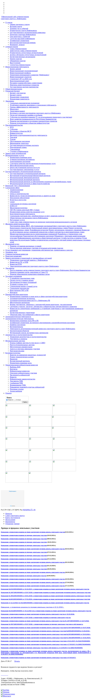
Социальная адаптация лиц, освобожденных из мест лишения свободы (37, 216)
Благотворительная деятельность (22, 214)
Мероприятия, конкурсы (19, 143)
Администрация (11, 47)
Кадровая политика (12, 353)
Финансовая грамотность (19, 99)
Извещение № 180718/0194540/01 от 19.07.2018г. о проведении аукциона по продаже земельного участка (36, 617)
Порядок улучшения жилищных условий (25, 246)
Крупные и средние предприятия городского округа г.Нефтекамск (35, 113)
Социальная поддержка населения (23, 204)
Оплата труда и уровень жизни (22, 280)
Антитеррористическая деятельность (19, 319)
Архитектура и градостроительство (19, 335)
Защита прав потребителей (15, 153)
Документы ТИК (16, 381)
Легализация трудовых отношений (23, 282)
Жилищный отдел (12, 244)
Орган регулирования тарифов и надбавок (26, 115)
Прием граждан (16, 59)
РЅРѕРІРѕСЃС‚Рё (29, 510)
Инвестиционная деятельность (17, 67)
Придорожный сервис (18, 147)
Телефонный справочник (19, 41)
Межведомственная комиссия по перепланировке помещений (33, 234)
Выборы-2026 (15, 367)
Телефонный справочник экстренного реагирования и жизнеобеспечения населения (42, 323)
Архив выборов (16, 391)
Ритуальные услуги (17, 220)
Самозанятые (15, 149)
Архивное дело (11, 252)
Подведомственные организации (22, 57)
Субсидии (14, 129)
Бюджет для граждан (18, 93)
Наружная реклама (17, 351)
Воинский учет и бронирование (17, 186)
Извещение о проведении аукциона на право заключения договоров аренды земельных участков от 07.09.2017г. (38, 657)
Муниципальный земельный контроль (24, 178)
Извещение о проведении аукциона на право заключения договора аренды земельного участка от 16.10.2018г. (38, 614)
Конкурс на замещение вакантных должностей (28, 355)
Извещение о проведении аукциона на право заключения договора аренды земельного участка (33, 532)
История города (16, 26)
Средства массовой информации (22, 39)
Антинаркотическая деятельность (18, 317)
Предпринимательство (14, 125)
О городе (8, 22)
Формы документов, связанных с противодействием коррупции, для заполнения (41, 304)
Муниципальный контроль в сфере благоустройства (30, 184)
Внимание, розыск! (17, 45)
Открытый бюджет (12, 91)
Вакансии (13, 359)
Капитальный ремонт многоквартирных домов (50, 228)
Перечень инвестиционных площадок (24, 85)
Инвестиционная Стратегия (20, 77)
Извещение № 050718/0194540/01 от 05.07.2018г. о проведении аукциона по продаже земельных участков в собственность (42, 624)
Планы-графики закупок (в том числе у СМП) (27, 343)
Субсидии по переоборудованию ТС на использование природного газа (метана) (41, 117)
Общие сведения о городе (20, 24)
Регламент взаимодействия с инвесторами (26, 83)
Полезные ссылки (17, 389)
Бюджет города (15, 95)
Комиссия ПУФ (16, 264)
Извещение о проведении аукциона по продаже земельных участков (24, 535)
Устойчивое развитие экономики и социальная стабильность (33, 105)
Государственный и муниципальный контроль (23, 171)
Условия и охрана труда (19, 284)
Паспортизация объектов (19, 331)
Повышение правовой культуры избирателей (27, 387)
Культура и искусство (18, 200)
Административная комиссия (16, 254)
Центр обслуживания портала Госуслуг (25, 167)
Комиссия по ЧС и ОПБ (19, 262)
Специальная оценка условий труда (23, 286)
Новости (13, 377)
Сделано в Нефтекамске (19, 151)
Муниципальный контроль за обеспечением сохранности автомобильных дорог (40, 182)
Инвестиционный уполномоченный (24, 71)
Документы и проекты (18, 339)
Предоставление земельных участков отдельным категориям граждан (36, 248)
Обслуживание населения (20, 141)
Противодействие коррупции (16, 294)
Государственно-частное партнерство (24, 87)
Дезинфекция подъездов (39, 230)
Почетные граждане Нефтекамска (23, 34)
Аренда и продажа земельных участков (25, 349)
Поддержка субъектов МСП (20, 131)
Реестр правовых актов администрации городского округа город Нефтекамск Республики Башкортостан (50, 270)
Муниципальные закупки (15, 341)
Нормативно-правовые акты (21, 157)
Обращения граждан (18, 61)
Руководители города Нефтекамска (23, 30)
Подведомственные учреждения (22, 313)
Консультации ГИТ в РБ (19, 290)
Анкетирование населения (20, 161)
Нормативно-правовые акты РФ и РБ (24, 321)
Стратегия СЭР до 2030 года (21, 79)
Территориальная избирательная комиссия (21, 365)
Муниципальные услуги (14, 155)
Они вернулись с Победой (20, 36)
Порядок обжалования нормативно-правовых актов (30, 274)
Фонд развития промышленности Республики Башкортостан (33, 119)
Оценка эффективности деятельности (24, 107)
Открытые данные (12, 524)
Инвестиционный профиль (20, 73)
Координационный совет (19, 81)
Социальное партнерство (19, 288)
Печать (17, 661)
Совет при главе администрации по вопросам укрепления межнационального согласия (43, 222)
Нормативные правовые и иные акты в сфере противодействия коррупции (38, 296)
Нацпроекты (10, 522)
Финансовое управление (19, 97)
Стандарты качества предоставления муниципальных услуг (33, 163)
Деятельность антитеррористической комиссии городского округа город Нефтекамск (42, 329)
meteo (12, 505)
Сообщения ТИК (16, 383)
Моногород (14, 109)
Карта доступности (12, 518)
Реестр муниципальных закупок (22, 345)
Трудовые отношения (13, 276)
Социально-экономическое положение (24, 103)
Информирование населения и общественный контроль (39, 238)
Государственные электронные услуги (24, 169)
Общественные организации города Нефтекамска (29, 218)
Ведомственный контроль (20, 361)
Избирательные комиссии (20, 371)
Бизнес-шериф (15, 69)
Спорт (12, 202)
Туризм (12, 139)
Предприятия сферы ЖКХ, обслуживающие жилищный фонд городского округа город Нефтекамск (48, 226)
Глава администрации (18, 49)
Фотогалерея (10, 520)
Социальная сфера (12, 188)
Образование (15, 192)
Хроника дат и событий (19, 28)
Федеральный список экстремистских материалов (29, 333)
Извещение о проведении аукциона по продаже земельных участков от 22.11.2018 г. (32, 607)
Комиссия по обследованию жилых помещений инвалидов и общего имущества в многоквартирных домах (49, 231)
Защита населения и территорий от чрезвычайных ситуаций (28, 258)
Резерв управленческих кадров (22, 357)
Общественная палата (13, 89)
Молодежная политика (18, 208)
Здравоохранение (16, 190)
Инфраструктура (16, 133)
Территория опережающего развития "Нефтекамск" (29, 75)
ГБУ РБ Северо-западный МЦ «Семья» (25, 210)
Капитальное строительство (20, 228)
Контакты (13, 292)
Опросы (8, 393)
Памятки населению (17, 325)
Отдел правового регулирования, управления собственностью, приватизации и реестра (39, 250)
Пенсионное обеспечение (20, 198)
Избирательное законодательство (22, 379)
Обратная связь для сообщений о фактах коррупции (30, 315)
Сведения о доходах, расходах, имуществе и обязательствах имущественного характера (43, 306)
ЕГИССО (13, 206)
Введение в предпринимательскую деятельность (28, 135)
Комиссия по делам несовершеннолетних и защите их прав (32, 196)
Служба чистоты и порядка (71, 238)
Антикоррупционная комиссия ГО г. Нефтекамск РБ (30, 300)
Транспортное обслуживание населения (38, 236)
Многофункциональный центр (22, 165)
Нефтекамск (12, 491)
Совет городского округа (15, 516)
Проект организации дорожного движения (65, 230)
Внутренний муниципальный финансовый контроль (30, 176)
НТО (12, 127)
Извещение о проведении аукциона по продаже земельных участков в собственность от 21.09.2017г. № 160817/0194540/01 (42, 648)
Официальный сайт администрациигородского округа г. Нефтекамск (15, 18)
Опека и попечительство (19, 194)
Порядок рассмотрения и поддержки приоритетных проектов (33, 121)
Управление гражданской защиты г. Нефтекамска (29, 260)
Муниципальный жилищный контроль (25, 180)
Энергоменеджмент (17, 111)
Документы (9, 268)
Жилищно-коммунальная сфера (17, 224)
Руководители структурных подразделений (26, 53)
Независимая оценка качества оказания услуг (27, 212)
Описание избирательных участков (23, 373)
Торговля (13, 137)
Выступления (15, 63)
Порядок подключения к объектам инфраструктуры (29, 123)
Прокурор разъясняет (13, 256)
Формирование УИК (18, 385)
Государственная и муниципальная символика (27, 32)
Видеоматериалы (16, 327)
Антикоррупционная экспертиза (22, 298)
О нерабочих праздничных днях (22, 278)
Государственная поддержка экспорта (24, 145)
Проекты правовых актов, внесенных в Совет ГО (29, 272)
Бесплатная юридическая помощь (23, 43)
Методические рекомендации (21, 347)
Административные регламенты (22, 159)
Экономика (9, 101)
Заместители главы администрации (23, 51)
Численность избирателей (20, 375)
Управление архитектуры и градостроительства (28, 337)
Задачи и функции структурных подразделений (28, 55)
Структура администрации (20, 65)
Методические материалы (20, 302)
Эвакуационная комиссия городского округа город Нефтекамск (34, 266)
